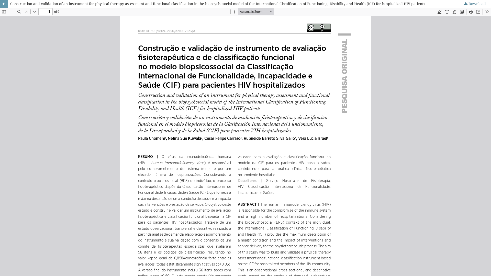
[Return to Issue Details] (4, 4)
